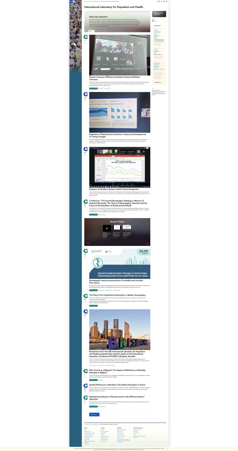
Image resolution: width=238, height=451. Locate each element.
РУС (157, 1)
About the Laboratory (98, 16)
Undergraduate (103, 432)
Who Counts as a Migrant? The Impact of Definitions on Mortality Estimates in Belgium (117, 371)
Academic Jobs (119, 437)
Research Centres (120, 431)
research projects (107, 88)
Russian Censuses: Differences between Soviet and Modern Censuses (114, 78)
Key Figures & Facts (87, 431)
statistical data (101, 290)
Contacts (73, 37)
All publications (158, 82)
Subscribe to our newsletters (158, 13)
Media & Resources (138, 428)
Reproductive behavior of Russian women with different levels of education (116, 397)
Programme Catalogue (105, 431)
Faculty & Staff (86, 437)
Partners (72, 34)
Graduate (102, 434)
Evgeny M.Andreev (74, 52)
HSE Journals (135, 431)
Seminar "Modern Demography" (74, 20)
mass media (101, 88)
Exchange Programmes (105, 436)
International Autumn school (74, 29)
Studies (102, 428)
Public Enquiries (87, 443)
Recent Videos (117, 221)
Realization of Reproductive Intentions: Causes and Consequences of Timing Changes (117, 135)
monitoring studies (108, 290)
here (118, 448)
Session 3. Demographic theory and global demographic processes (107, 235)
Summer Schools (104, 437)
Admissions (102, 429)
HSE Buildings (86, 439)
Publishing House (136, 432)
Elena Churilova (73, 62)
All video (88, 243)
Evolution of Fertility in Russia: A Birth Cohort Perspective (114, 189)
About (72, 14)
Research (119, 428)
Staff (72, 17)
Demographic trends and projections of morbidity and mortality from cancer (116, 281)
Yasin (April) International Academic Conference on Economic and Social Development (123, 440)
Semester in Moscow (104, 439)
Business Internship (104, 441)
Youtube (155, 21)
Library (134, 434)
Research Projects (120, 432)
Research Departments (94, 424)
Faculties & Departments (88, 434)
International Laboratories (121, 429)
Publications (73, 31)
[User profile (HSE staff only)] (164, 1)
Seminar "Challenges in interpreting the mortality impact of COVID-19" (127, 234)
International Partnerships (88, 436)
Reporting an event (102, 214)
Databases (73, 23)
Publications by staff (136, 429)
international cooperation (110, 365)
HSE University (86, 424)
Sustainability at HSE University (89, 432)
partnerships (101, 380)
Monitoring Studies (120, 434)
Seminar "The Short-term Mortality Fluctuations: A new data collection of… (117, 234)
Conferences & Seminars (121, 436)
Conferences (74, 25)
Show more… (94, 414)
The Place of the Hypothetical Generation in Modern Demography (117, 295)
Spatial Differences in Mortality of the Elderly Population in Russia (117, 384)
